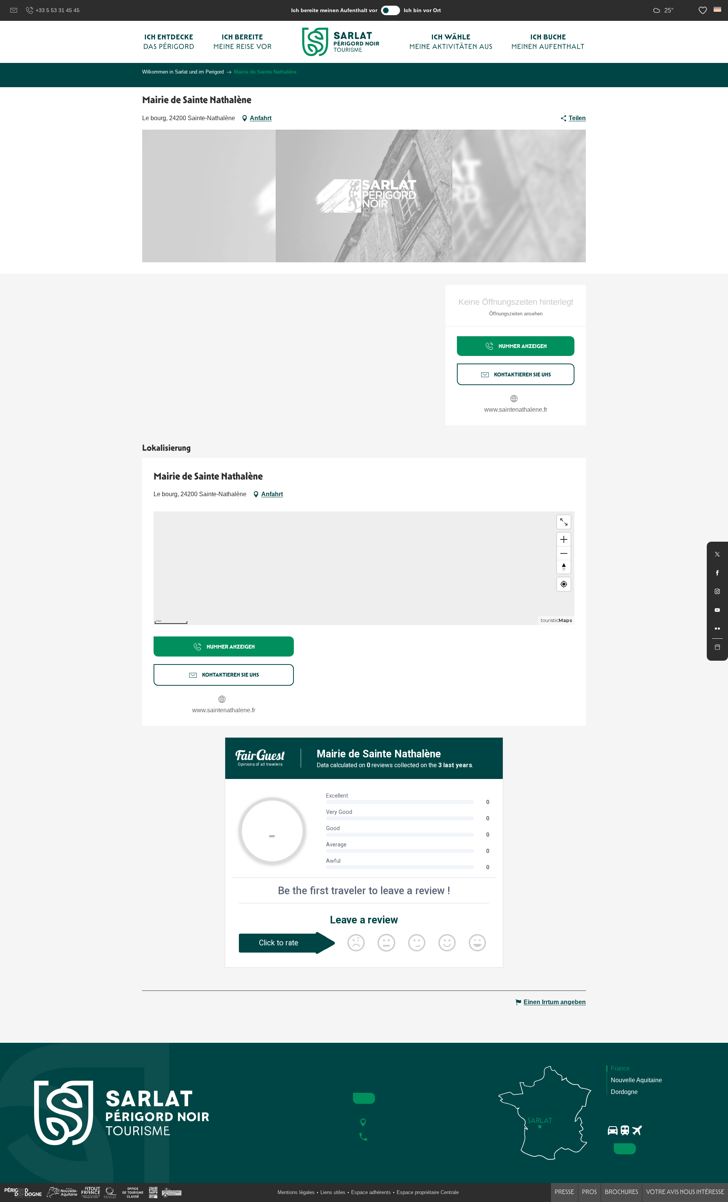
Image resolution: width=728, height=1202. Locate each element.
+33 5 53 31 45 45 (58, 10)
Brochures (621, 1192)
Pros (589, 1192)
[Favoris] (704, 10)
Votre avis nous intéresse (685, 1192)
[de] (718, 9)
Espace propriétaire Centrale (428, 1192)
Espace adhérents (371, 1192)
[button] (718, 9)
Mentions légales (296, 1192)
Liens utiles (332, 1192)
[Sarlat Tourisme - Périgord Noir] (341, 42)
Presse (564, 1192)
